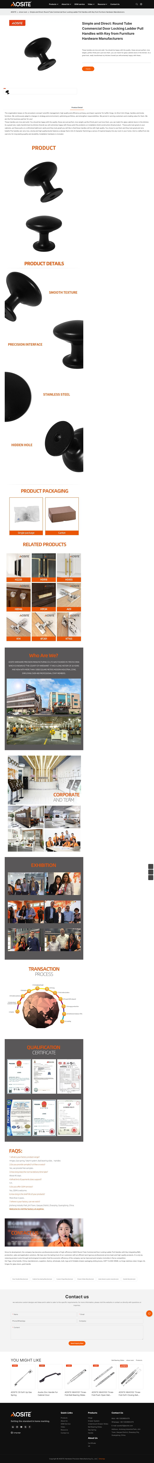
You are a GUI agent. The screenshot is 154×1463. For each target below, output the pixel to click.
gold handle (26, 1264)
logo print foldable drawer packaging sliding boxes (84, 1261)
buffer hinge (109, 113)
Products (139, 1360)
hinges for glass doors (13, 1264)
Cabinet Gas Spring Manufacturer (42, 1279)
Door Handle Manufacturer (20, 1279)
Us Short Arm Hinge (121, 113)
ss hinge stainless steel (128, 1261)
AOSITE (13, 12)
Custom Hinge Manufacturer (64, 1279)
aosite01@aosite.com (125, 1426)
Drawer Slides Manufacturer (85, 1279)
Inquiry (88, 69)
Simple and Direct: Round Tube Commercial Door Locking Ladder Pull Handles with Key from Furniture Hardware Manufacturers (77, 12)
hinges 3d (141, 1261)
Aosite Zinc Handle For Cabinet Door (48, 1393)
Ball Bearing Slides (118, 1360)
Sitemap (102, 1459)
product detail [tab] (77, 107)
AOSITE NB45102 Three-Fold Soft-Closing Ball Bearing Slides (130, 1393)
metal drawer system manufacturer (108, 1279)
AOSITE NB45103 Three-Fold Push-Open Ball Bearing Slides (103, 1393)
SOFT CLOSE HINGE (110, 1261)
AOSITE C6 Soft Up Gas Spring (21, 1393)
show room (23, 12)
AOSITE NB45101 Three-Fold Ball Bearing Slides (76, 1393)
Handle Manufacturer (129, 1279)
